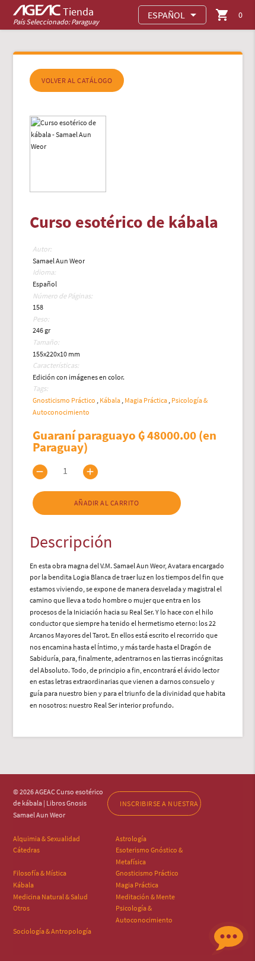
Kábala (111, 400)
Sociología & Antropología (52, 931)
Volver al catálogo (77, 80)
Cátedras (26, 849)
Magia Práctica (146, 400)
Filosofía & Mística (39, 872)
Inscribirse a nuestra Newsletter (160, 803)
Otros (21, 907)
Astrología (131, 838)
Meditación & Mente (145, 896)
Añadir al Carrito (106, 502)
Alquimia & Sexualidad (46, 838)
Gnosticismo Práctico (65, 400)
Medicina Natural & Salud (50, 896)
